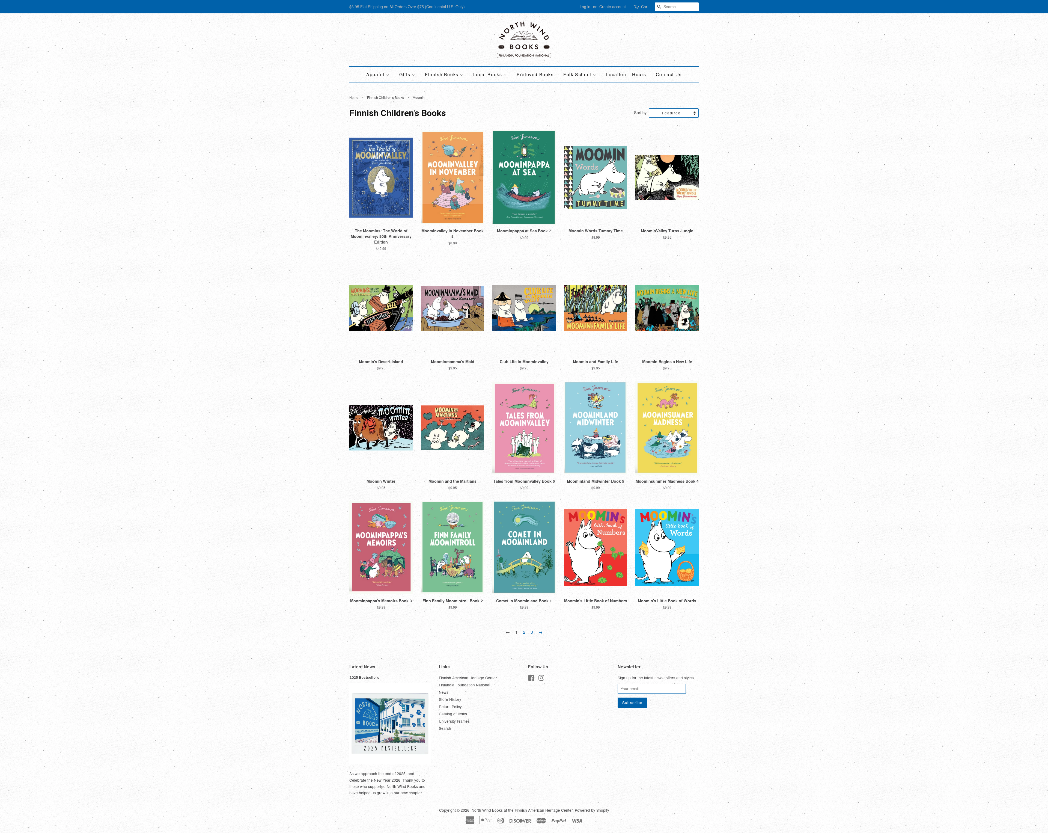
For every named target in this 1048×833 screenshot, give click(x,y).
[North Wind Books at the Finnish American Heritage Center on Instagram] (541, 678)
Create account (612, 6)
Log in (585, 6)
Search (445, 728)
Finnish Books (442, 74)
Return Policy (450, 706)
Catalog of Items (453, 713)
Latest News (362, 666)
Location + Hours (626, 74)
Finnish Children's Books (385, 97)
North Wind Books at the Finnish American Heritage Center (522, 810)
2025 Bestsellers (364, 677)
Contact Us (669, 74)
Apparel (376, 74)
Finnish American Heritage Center (468, 677)
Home (353, 97)
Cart (644, 6)
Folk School (578, 74)
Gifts (405, 74)
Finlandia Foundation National (464, 684)
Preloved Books (535, 74)
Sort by (640, 112)
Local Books (488, 74)
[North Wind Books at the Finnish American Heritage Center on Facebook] (531, 678)
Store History (450, 699)
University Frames (454, 721)
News (443, 692)
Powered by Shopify (592, 810)
